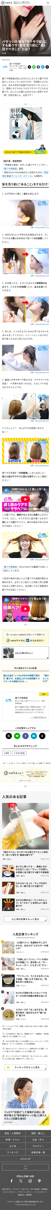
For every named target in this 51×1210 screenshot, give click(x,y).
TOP (4, 763)
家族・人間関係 (13, 1133)
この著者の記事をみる (39, 717)
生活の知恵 (20, 753)
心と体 (11, 763)
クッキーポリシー (40, 1192)
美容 (7, 753)
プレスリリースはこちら (21, 1189)
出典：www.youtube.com (39, 227)
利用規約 (44, 1189)
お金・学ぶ (38, 1139)
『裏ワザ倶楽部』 (10, 168)
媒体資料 (29, 1195)
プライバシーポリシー (25, 1192)
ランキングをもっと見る (27, 1067)
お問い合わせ (6, 1189)
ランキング (12, 1152)
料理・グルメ (13, 1139)
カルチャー (38, 1145)
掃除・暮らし (38, 1133)
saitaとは (25, 1158)
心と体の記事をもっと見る (25, 919)
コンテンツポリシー (9, 1192)
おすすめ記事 (35, 1189)
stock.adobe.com (43, 53)
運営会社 (21, 1195)
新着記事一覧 (38, 1152)
